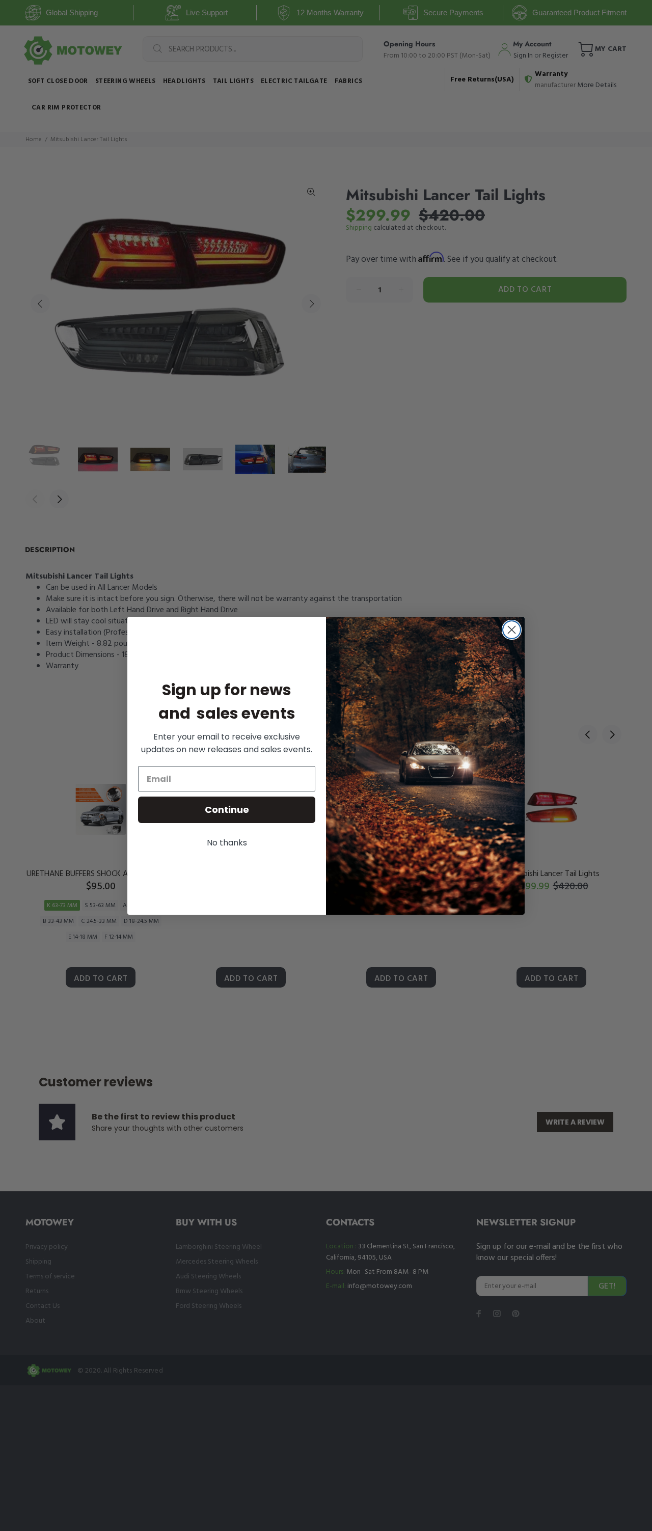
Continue (227, 809)
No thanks (227, 843)
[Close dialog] (512, 630)
